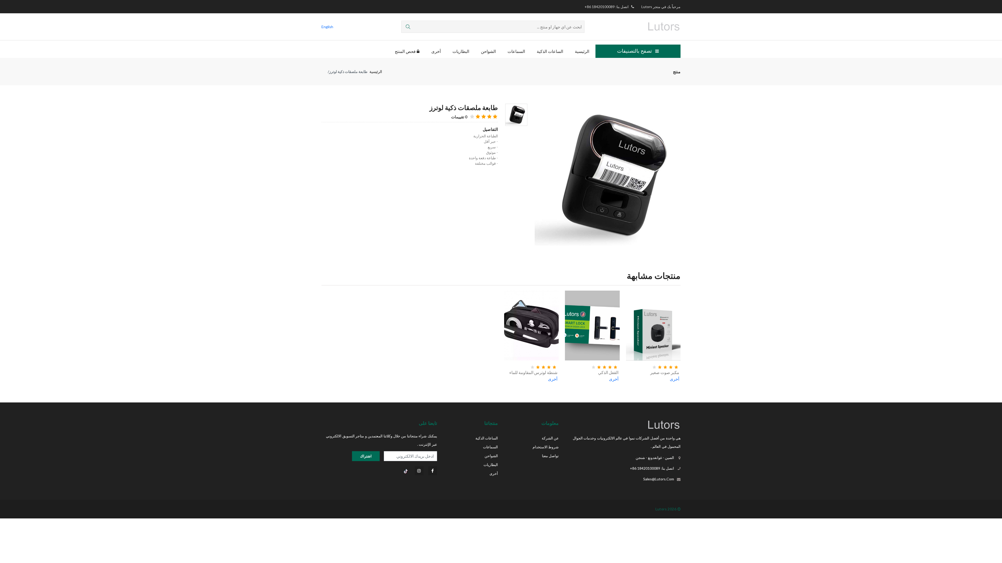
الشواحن (488, 51)
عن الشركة (550, 438)
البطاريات (460, 51)
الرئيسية (582, 51)
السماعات (516, 51)
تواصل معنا (550, 456)
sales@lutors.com (658, 479)
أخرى (436, 51)
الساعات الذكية (550, 51)
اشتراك (366, 456)
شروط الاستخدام (546, 447)
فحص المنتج (406, 51)
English (327, 27)
